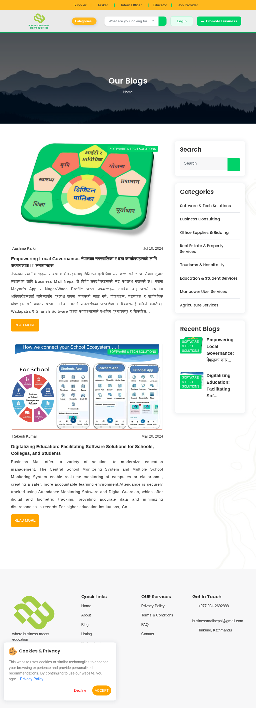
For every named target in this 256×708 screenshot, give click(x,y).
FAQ (145, 624)
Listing (86, 634)
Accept (102, 690)
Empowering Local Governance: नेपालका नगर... (220, 350)
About (86, 615)
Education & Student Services (209, 278)
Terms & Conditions (157, 615)
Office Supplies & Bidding (204, 232)
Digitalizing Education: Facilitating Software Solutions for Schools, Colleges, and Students (82, 450)
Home (128, 92)
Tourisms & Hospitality (202, 264)
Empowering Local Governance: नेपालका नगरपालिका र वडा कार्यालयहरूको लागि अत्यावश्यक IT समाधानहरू (84, 262)
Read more (25, 325)
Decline (80, 690)
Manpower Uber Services (203, 291)
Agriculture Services (199, 305)
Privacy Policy (153, 606)
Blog (84, 624)
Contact (147, 634)
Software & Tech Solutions (205, 205)
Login (182, 21)
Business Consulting (200, 219)
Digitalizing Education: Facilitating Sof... (218, 385)
